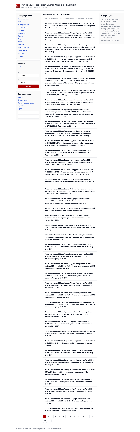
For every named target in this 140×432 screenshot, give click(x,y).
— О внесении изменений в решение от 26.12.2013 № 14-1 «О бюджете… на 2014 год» (69, 102)
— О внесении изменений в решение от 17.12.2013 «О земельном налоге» (70, 191)
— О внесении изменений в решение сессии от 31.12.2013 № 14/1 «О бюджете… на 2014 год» (70, 92)
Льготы (20, 97)
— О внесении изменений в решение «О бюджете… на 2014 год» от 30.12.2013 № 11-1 (69, 200)
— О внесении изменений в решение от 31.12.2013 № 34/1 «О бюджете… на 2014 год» (68, 133)
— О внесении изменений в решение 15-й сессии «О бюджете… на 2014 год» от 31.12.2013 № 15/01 (69, 172)
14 (45, 421)
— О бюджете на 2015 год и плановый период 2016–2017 (69, 246)
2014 (19, 66)
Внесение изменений (26, 103)
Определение (23, 27)
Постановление (23, 19)
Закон (20, 22)
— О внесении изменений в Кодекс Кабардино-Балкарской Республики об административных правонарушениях (70, 25)
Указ (19, 39)
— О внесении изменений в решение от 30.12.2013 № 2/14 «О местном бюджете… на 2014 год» (69, 143)
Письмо (21, 53)
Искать (28, 86)
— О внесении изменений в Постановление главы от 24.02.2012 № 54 (69, 181)
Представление (23, 47)
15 (49, 421)
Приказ (20, 36)
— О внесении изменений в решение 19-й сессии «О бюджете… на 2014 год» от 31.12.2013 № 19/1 (70, 59)
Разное (20, 56)
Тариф (20, 109)
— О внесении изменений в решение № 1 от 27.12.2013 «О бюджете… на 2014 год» (70, 123)
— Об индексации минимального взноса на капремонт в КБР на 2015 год (70, 227)
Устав (20, 42)
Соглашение (22, 50)
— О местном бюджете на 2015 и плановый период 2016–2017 (69, 256)
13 (92, 416)
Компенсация (23, 100)
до (19, 79)
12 (87, 416)
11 (83, 416)
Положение (22, 33)
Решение (21, 30)
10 (78, 416)
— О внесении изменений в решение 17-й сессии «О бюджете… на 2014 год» (68, 162)
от (18, 72)
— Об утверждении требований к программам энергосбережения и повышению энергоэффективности (69, 237)
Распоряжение (23, 25)
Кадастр (21, 106)
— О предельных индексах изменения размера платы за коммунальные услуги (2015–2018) (67, 217)
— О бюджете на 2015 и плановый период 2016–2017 (70, 333)
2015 (19, 69)
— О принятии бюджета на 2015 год (68, 401)
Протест (21, 45)
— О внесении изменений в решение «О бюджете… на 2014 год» (68, 152)
